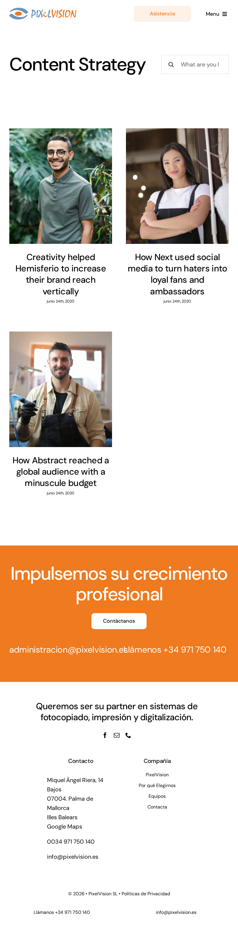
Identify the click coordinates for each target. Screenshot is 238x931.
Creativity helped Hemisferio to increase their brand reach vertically (60, 274)
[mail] (117, 735)
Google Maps (64, 826)
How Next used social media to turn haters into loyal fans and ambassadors (177, 274)
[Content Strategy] (60, 186)
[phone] (128, 735)
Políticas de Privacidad (146, 894)
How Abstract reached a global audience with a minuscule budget (60, 472)
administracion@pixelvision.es (68, 649)
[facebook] (105, 735)
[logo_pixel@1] (42, 10)
